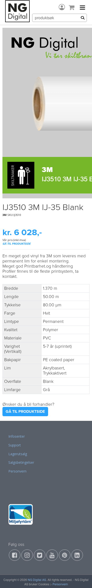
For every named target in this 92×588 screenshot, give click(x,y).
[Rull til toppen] (82, 578)
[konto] (62, 7)
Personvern (17, 471)
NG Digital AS (37, 580)
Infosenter (16, 436)
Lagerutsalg (17, 454)
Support (14, 445)
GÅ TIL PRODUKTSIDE (16, 243)
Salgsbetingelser (21, 462)
